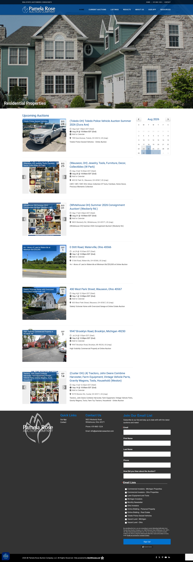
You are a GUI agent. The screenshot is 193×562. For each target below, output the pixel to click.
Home (148, 2)
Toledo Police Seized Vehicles (139, 515)
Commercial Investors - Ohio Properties (142, 492)
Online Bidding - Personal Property (141, 509)
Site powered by (80, 558)
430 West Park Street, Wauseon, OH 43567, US (90, 303)
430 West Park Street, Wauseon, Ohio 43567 (96, 289)
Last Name (127, 449)
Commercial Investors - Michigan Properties (144, 489)
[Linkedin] (169, 557)
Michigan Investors (134, 499)
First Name (128, 438)
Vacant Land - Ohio (135, 522)
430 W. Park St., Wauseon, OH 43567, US (87, 180)
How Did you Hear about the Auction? (139, 471)
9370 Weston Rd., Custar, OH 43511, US (87, 394)
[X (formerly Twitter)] (159, 557)
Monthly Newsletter (135, 502)
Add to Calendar (78, 134)
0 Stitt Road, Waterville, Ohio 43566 (90, 247)
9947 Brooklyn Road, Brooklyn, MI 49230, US (89, 345)
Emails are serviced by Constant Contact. (138, 535)
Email (125, 427)
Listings (115, 9)
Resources (165, 9)
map (105, 138)
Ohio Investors (133, 505)
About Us (139, 9)
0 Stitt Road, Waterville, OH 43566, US (86, 261)
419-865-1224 (157, 2)
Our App (152, 9)
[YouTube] (166, 557)
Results (127, 9)
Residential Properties (25, 103)
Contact (167, 2)
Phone (126, 460)
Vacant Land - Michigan (136, 519)
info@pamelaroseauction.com (102, 431)
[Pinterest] (162, 557)
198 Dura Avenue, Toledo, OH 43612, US (87, 138)
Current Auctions (97, 9)
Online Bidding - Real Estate (138, 512)
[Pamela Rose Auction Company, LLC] (39, 9)
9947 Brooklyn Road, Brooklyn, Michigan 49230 (97, 331)
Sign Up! (147, 541)
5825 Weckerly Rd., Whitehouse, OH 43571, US (90, 222)
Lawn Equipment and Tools (138, 495)
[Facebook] (156, 557)
